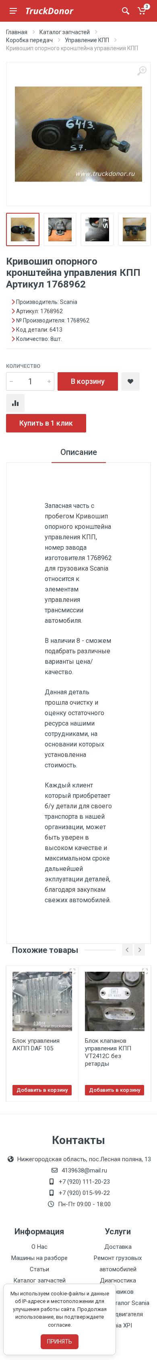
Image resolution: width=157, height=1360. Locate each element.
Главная (16, 32)
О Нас (39, 1246)
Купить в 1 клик (46, 423)
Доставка (118, 1246)
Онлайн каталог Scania (118, 1303)
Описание (78, 452)
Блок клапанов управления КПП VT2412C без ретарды (108, 1052)
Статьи (39, 1269)
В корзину (88, 381)
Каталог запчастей (64, 32)
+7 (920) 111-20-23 (84, 1181)
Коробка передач (29, 40)
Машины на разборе (39, 1258)
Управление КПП (87, 40)
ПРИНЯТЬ (59, 1341)
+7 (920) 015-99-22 (84, 1193)
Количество (23, 366)
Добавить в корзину (42, 1090)
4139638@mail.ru (84, 1170)
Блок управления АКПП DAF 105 (36, 1044)
